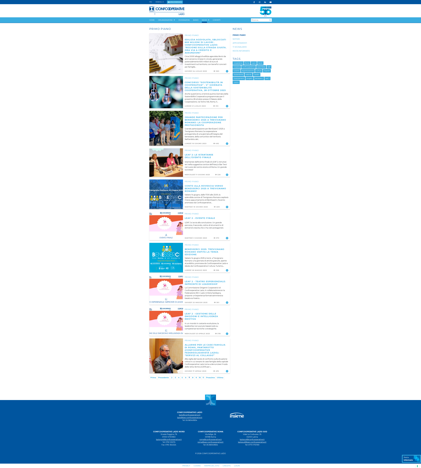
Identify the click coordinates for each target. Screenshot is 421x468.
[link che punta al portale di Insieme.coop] (237, 414)
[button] (174, 20)
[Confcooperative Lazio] (167, 11)
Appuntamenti (240, 43)
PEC (150, 2)
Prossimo (210, 378)
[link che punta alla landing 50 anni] (265, 11)
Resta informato (241, 51)
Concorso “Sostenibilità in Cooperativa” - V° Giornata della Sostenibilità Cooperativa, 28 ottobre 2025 (205, 86)
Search (270, 20)
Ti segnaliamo (240, 47)
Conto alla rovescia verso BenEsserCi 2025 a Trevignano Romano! (205, 188)
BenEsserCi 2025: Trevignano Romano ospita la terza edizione (205, 252)
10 (200, 378)
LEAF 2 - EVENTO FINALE (200, 218)
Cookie (197, 466)
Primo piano (192, 35)
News (204, 20)
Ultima (220, 378)
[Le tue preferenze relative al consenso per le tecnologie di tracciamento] (417, 466)
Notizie (236, 39)
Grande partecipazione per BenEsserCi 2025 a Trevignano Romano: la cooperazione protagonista (205, 121)
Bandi (195, 20)
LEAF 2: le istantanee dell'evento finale (199, 156)
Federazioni (184, 20)
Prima (153, 378)
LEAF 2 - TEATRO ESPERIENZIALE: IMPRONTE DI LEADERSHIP (205, 282)
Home (152, 20)
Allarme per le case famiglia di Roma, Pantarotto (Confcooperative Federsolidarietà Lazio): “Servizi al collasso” (205, 350)
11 (203, 378)
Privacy (186, 466)
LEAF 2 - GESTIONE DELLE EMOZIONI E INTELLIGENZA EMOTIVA (201, 316)
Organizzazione (165, 20)
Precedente (163, 378)
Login (237, 466)
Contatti (216, 20)
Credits (227, 466)
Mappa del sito (211, 466)
